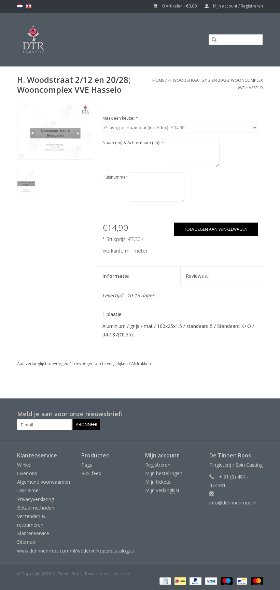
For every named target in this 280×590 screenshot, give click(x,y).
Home (158, 80)
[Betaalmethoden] (164, 581)
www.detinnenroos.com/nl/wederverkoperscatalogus (75, 550)
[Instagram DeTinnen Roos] (257, 414)
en (28, 6)
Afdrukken (141, 363)
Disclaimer (28, 490)
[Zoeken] (211, 40)
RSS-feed (91, 473)
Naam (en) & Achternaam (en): (133, 143)
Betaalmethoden (35, 507)
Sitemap (26, 542)
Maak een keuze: (120, 118)
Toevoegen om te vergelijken (100, 363)
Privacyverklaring (35, 499)
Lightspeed (120, 574)
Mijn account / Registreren (237, 6)
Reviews (197, 276)
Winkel (24, 465)
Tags (86, 465)
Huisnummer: (115, 177)
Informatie (115, 276)
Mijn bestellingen (163, 473)
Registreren (157, 465)
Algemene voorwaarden (43, 482)
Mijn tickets (157, 482)
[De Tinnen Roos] (62, 39)
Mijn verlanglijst (162, 490)
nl (20, 6)
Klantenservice (33, 533)
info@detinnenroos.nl (232, 502)
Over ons (27, 473)
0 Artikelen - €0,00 (179, 6)
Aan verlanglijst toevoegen (42, 363)
